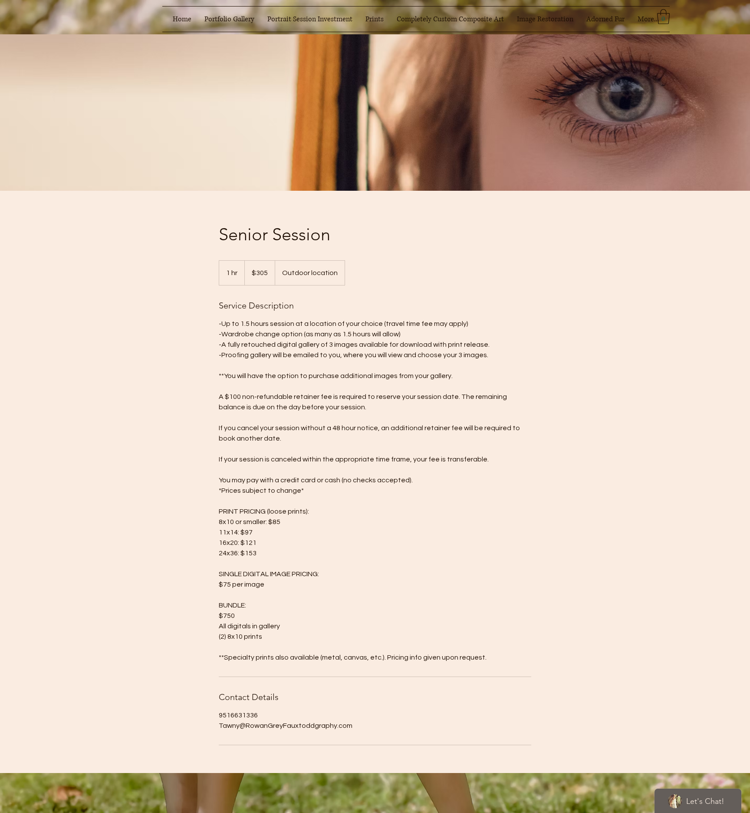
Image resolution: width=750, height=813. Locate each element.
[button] (229, 19)
